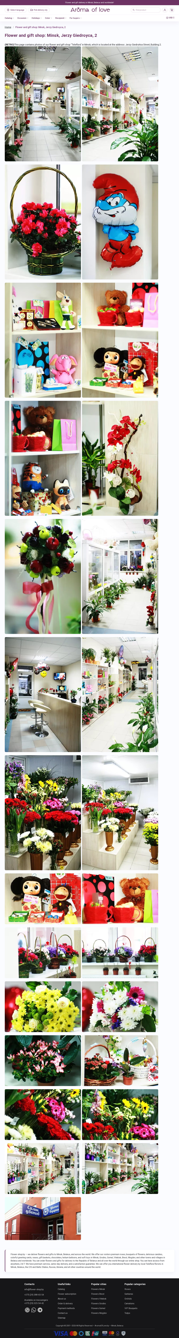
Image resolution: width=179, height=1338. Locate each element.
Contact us (63, 1313)
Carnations (129, 1303)
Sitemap (61, 1318)
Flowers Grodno (98, 1303)
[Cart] (171, 10)
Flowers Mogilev (99, 1313)
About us (62, 1298)
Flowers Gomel (98, 1308)
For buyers (75, 18)
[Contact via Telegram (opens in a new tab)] (40, 1310)
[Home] (90, 10)
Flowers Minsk (98, 1289)
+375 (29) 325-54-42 (34, 1303)
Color (47, 18)
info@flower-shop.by (34, 1289)
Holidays (36, 18)
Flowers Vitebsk (98, 1298)
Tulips (127, 1313)
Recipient (59, 18)
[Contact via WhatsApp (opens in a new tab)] (34, 1310)
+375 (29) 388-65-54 (34, 1294)
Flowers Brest (97, 1294)
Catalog (8, 18)
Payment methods (66, 1308)
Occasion (21, 18)
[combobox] (146, 10)
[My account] (164, 10)
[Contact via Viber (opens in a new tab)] (27, 1310)
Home (8, 27)
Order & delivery (65, 1303)
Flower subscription (67, 1294)
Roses (128, 1289)
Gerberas (129, 1294)
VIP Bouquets (131, 1308)
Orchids (128, 1298)
